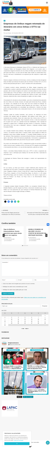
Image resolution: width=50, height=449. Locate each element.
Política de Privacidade (18, 440)
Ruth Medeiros (8, 237)
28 (38, 323)
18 (18, 321)
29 (45, 323)
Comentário (5, 262)
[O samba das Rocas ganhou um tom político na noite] (13, 359)
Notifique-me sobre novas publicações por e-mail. (15, 289)
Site (35, 280)
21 (38, 321)
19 (25, 321)
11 (18, 319)
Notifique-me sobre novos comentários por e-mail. (15, 286)
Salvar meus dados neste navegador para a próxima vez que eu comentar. (19, 283)
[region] (17, 438)
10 (11, 319)
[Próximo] (46, 235)
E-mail (20, 280)
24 (11, 323)
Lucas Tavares (8, 33)
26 (25, 323)
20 (31, 321)
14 (38, 319)
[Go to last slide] (4, 235)
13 (31, 319)
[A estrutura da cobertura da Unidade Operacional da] (13, 383)
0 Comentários (9, 240)
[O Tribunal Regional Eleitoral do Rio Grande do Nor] (36, 359)
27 (31, 323)
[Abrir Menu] (46, 2)
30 (4, 325)
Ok (17, 443)
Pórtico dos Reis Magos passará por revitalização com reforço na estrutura (11, 212)
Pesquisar (44, 306)
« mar (22, 328)
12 (25, 319)
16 (4, 321)
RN (4, 20)
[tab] (22, 245)
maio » (27, 328)
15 (45, 319)
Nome (4, 280)
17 (11, 321)
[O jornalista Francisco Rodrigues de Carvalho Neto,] (36, 383)
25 (18, 323)
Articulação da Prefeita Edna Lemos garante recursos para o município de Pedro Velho (37, 212)
